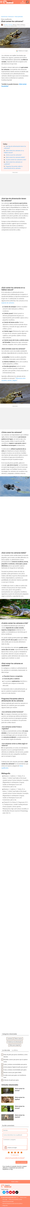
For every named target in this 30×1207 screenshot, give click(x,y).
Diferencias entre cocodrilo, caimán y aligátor (13, 379)
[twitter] (4, 1192)
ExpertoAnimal (4, 16)
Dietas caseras (18, 1039)
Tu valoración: (15, 1155)
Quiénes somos (23, 1197)
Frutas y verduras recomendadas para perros (15, 1064)
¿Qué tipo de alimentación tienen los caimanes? (15, 147)
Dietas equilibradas (19, 16)
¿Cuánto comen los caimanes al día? (16, 160)
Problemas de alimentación (15, 1042)
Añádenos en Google (23, 51)
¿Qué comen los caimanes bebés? (15, 157)
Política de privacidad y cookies (15, 1199)
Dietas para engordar (14, 1045)
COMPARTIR (22, 3)
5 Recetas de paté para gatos (11, 1080)
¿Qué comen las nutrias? (19, 1090)
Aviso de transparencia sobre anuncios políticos (12, 1203)
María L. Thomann (8, 25)
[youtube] (10, 1192)
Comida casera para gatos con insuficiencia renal (15, 1076)
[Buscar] (28, 2)
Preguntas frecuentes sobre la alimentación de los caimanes (13, 167)
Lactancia (9, 1039)
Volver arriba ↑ (15, 1182)
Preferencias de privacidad (7, 1201)
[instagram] (7, 1192)
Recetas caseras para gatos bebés (12, 1072)
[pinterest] (13, 1192)
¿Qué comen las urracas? (19, 1107)
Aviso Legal (4, 1199)
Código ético (5, 1205)
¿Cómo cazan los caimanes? (14, 155)
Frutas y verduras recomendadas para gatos (15, 1070)
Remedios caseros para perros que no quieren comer (16, 1060)
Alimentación (11, 16)
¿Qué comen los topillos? (19, 1098)
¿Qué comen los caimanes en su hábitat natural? (14, 151)
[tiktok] (16, 1192)
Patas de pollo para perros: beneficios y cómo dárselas (16, 1056)
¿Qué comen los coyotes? (19, 1116)
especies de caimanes (7, 303)
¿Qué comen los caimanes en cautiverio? (13, 163)
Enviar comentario (21, 1162)
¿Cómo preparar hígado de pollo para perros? (15, 1067)
